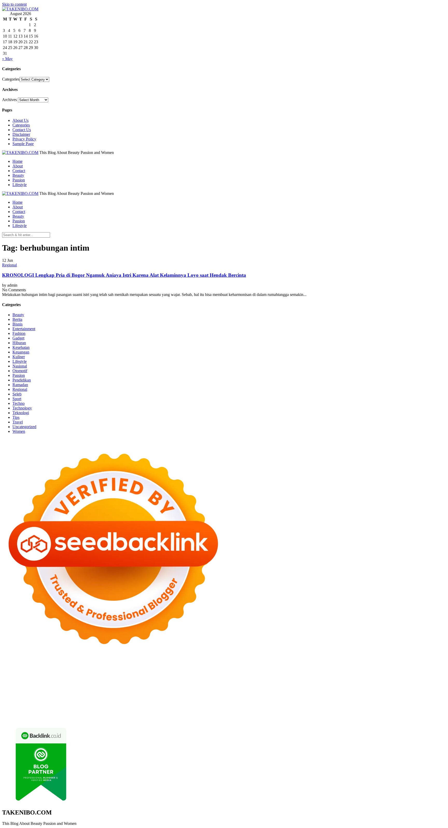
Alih (260, 709)
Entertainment (23, 329)
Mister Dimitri (210, 681)
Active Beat (77, 695)
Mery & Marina (139, 681)
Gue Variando (420, 690)
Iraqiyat (343, 686)
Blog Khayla (111, 704)
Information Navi (16, 700)
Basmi (354, 709)
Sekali (7, 718)
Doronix (146, 667)
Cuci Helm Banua (410, 700)
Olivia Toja (432, 672)
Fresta (147, 676)
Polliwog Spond (212, 667)
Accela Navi (403, 667)
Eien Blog (161, 681)
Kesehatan (21, 347)
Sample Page (23, 143)
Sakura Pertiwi (63, 709)
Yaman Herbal (55, 695)
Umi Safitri (108, 709)
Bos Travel (86, 700)
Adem (122, 714)
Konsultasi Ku (93, 718)
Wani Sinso (182, 676)
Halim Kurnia (87, 709)
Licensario (228, 690)
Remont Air (282, 695)
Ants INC (48, 672)
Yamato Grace (349, 672)
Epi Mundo (250, 672)
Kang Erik (156, 700)
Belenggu (10, 714)
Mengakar (136, 714)
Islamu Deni (372, 672)
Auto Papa (154, 672)
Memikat (394, 714)
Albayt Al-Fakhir (131, 672)
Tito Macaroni (431, 695)
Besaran (359, 714)
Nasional (19, 366)
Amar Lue (204, 686)
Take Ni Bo (382, 667)
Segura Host (112, 686)
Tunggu (246, 714)
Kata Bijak (67, 676)
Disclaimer (21, 134)
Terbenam (411, 709)
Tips (15, 417)
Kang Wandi (37, 704)
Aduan (98, 714)
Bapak (312, 714)
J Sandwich (325, 695)
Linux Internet (347, 695)
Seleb (17, 394)
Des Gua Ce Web (374, 695)
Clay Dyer (233, 695)
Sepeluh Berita (233, 718)
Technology (22, 408)
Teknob (122, 700)
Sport (16, 399)
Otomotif (19, 371)
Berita (17, 319)
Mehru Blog (393, 672)
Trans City (138, 700)
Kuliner (18, 357)
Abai (243, 709)
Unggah (222, 714)
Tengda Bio (132, 686)
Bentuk (35, 714)
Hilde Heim (11, 672)
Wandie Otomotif (63, 704)
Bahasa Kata (329, 718)
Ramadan (20, 385)
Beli (388, 709)
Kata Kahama (272, 672)
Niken (235, 700)
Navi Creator (277, 700)
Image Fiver (93, 667)
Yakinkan (425, 714)
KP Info (295, 676)
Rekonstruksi (234, 681)
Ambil (270, 709)
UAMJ (17, 695)
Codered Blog (305, 686)
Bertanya (183, 709)
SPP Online (413, 681)
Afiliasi (198, 709)
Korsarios (160, 690)
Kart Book (380, 681)
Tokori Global (99, 695)
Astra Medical (297, 690)
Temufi (170, 686)
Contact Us (21, 130)
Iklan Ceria (309, 672)
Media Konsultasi (260, 718)
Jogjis (117, 676)
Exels (366, 681)
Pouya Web (263, 686)
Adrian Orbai (13, 686)
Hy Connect (323, 676)
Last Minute (179, 690)
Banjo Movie (196, 695)
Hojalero (118, 681)
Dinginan (326, 714)
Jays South (132, 676)
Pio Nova (358, 686)
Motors (8, 667)
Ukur (258, 714)
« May (7, 58)
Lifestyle (19, 184)
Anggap (163, 714)
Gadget (18, 338)
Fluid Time (326, 686)
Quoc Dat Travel (102, 672)
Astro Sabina (196, 672)
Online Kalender (91, 690)
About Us (20, 120)
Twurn (234, 672)
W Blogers (328, 672)
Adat (234, 709)
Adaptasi (222, 709)
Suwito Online (253, 700)
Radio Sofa (298, 700)
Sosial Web (362, 704)
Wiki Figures (268, 667)
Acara (209, 709)
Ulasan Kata (273, 714)
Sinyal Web (297, 704)
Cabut (61, 714)
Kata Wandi (435, 700)
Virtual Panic (428, 676)
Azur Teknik (46, 667)
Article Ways (46, 690)
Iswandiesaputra (335, 700)
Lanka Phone (127, 667)
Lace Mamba (187, 667)
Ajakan (110, 714)
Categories (10, 79)
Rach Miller (337, 681)
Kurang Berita (249, 704)
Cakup (86, 714)
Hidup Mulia (274, 681)
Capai (210, 714)
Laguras (354, 681)
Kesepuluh (40, 718)
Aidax (307, 676)
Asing (326, 709)
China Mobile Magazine (306, 681)
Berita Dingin (141, 718)
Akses (151, 714)
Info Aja (148, 709)
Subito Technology (241, 667)
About (17, 166)
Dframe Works (427, 667)
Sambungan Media (65, 718)
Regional (9, 265)
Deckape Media (125, 695)
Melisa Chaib (13, 676)
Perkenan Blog (165, 718)
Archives (9, 99)
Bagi (344, 709)
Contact (18, 170)
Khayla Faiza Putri (364, 700)
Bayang (377, 709)
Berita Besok (341, 704)
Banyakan (343, 714)
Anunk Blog (25, 667)
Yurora (30, 676)
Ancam (301, 709)
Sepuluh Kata (117, 718)
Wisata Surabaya (62, 700)
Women (18, 431)
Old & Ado (399, 690)
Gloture (396, 681)
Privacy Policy (24, 139)
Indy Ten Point (251, 690)
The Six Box (274, 690)
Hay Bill (265, 695)
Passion (18, 180)
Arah (335, 709)
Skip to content (14, 4)
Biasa (23, 714)
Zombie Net (69, 681)
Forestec (250, 695)
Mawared (143, 690)
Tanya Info (284, 718)
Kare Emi (222, 686)
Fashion (18, 333)
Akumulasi (285, 709)
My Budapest (150, 695)
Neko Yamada (291, 667)
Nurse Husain (13, 681)
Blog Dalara (218, 672)
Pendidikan (21, 380)
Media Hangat (306, 718)
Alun (252, 709)
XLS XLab (33, 695)
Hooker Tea (153, 686)
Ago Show (254, 681)
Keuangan (20, 352)
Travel (17, 422)
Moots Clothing (403, 676)
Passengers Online (72, 672)
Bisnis (17, 324)
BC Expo (27, 690)
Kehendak (21, 718)
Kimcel (110, 667)
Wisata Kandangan (138, 704)
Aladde (198, 676)
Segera (439, 714)
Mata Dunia (105, 700)
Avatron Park (174, 672)
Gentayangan (295, 714)
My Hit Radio (231, 676)
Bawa (397, 709)
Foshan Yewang (317, 667)
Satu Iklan (403, 704)
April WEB (162, 676)
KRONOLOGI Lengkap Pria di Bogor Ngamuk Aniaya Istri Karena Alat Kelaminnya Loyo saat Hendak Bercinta (124, 275)
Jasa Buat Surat (377, 676)
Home (17, 161)
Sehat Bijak (165, 709)
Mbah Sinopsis (100, 676)
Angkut (313, 709)
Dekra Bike (67, 690)
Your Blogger (383, 704)
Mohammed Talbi (401, 686)
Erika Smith (34, 686)
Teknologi (20, 413)
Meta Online (47, 676)
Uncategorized (24, 426)
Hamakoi (355, 676)
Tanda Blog (210, 718)
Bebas (426, 709)
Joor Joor (424, 686)
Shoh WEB (48, 681)
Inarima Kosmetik (204, 690)
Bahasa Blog (188, 718)
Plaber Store (342, 667)
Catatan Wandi (14, 704)
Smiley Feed (434, 681)
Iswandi (387, 700)
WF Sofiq (190, 681)
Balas (365, 709)
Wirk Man (203, 700)
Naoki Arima (304, 695)
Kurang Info (226, 704)
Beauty (18, 175)
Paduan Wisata (37, 709)
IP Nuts (339, 690)
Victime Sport (321, 690)
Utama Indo (278, 676)
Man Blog (221, 700)
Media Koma (319, 704)
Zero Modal (362, 667)
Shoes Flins (376, 686)
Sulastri (32, 681)
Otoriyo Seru (357, 690)
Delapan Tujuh (70, 667)
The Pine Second (59, 686)
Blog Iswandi (89, 704)
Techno (18, 403)
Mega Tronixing (87, 686)
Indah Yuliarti (129, 709)
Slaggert (212, 676)
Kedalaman (376, 714)
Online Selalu (13, 709)
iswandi (314, 700)
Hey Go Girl (164, 667)
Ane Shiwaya (242, 686)
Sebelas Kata (423, 704)
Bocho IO (216, 695)
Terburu (48, 714)
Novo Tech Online (95, 681)
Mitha (82, 676)
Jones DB (39, 700)
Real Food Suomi (120, 690)
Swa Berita (413, 672)
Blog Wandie (166, 704)
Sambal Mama (255, 676)
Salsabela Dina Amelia (196, 704)
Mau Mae (174, 700)
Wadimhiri (30, 672)
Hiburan (19, 343)
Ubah (234, 714)
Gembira (410, 714)
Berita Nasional (274, 704)
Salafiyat (292, 672)
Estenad (340, 676)
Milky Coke (379, 690)
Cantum (73, 714)
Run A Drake (173, 695)
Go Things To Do (404, 695)
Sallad (176, 681)
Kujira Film (186, 686)
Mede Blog (283, 686)
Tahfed (188, 700)
